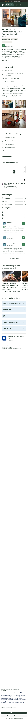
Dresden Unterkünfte (7, 347)
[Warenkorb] (20, 5)
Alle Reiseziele (10, 345)
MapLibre (21, 180)
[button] (14, 17)
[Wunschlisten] (16, 5)
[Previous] (2, 17)
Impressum (10, 340)
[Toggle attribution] (24, 180)
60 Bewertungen (9, 46)
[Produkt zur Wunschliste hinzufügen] (24, 11)
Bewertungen (17, 1)
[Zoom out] (24, 169)
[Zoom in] (24, 167)
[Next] (25, 17)
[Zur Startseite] (3, 5)
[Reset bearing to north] (24, 171)
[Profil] (24, 5)
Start (3, 345)
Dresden (19, 345)
